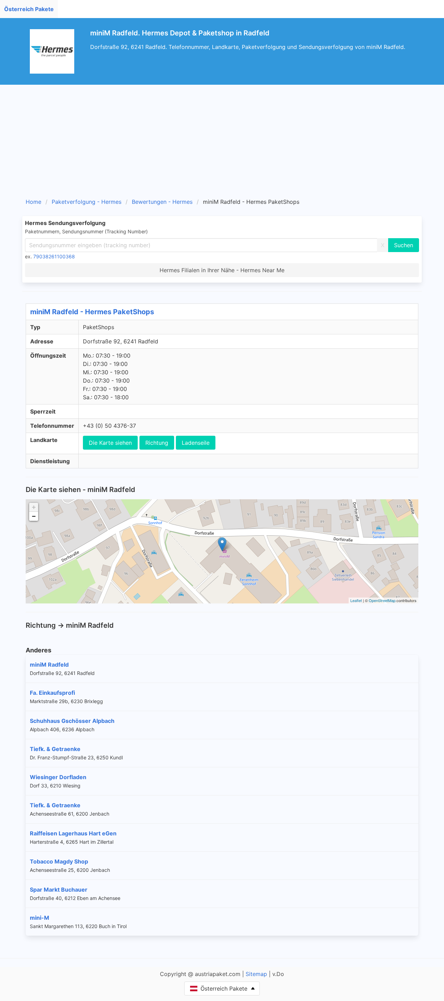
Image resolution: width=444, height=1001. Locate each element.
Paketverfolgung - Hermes (86, 201)
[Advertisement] (230, 143)
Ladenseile (196, 442)
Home (33, 201)
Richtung (156, 442)
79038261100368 (54, 256)
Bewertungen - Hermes (162, 201)
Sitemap (256, 973)
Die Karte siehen (110, 442)
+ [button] (34, 507)
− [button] (34, 516)
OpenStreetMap (382, 600)
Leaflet (356, 600)
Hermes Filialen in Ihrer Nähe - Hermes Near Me (222, 270)
